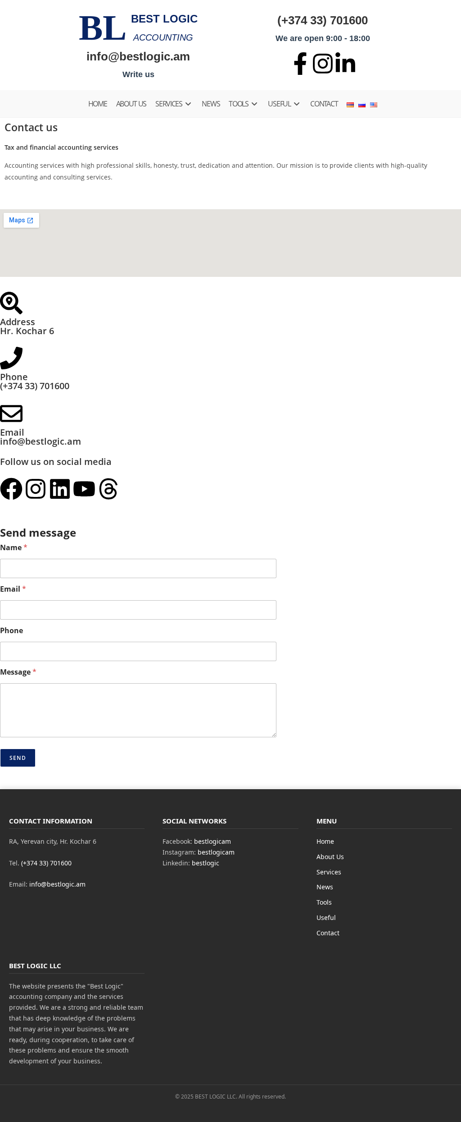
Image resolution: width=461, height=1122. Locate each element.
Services (328, 872)
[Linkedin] (60, 489)
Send (17, 758)
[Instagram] (35, 489)
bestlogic (205, 863)
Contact (327, 933)
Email (13, 589)
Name (13, 547)
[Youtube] (84, 489)
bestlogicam (212, 841)
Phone (11, 630)
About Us (330, 856)
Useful (326, 917)
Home (325, 841)
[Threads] (108, 489)
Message (18, 672)
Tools (324, 902)
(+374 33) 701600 (322, 20)
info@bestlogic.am (138, 56)
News (324, 887)
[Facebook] (11, 489)
